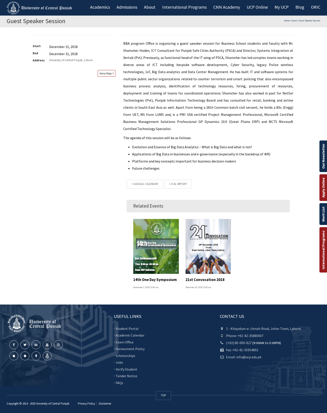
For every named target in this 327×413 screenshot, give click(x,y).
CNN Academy (226, 7)
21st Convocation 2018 (205, 279)
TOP (163, 395)
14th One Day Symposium (155, 279)
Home (287, 20)
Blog (299, 7)
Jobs (119, 362)
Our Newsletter (323, 156)
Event (294, 20)
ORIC (315, 7)
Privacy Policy (86, 403)
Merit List (323, 214)
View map (105, 73)
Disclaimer (104, 403)
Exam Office (124, 342)
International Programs (323, 250)
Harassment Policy (130, 349)
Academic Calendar (130, 335)
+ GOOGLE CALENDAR (144, 184)
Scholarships (125, 355)
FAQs (119, 382)
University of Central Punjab (52, 403)
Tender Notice (126, 376)
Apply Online (323, 188)
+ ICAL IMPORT (178, 184)
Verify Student (126, 369)
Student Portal (127, 328)
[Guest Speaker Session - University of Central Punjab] (40, 7)
